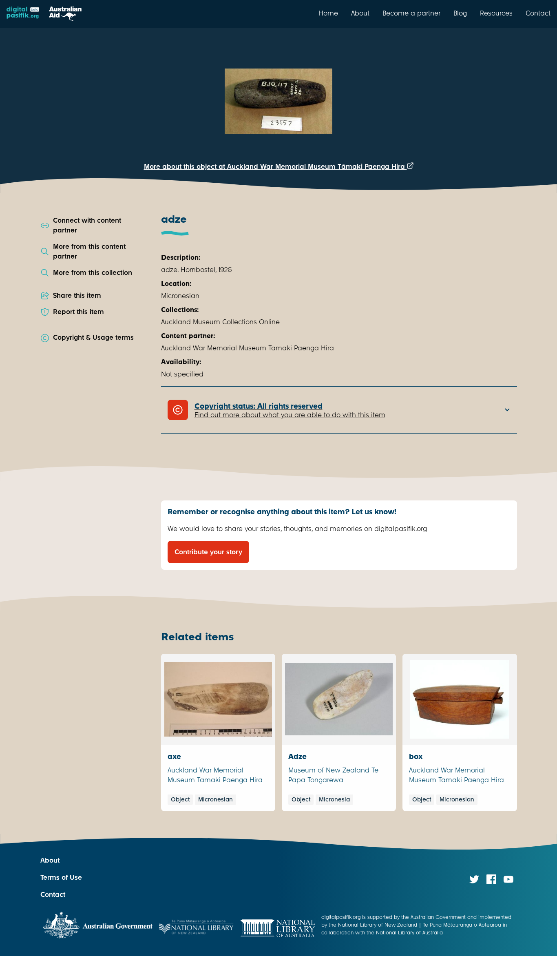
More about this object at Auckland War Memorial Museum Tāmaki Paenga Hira (275, 166)
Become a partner (411, 13)
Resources (496, 13)
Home (328, 13)
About (360, 13)
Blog (460, 13)
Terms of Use (61, 877)
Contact (538, 13)
